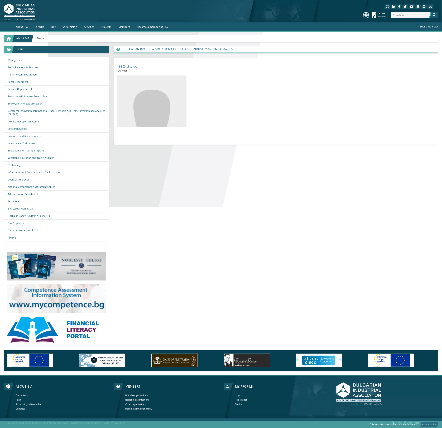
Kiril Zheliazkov (127, 66)
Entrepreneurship (17, 128)
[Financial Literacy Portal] (56, 329)
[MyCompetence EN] (56, 298)
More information (408, 424)
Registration (241, 400)
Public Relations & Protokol (23, 67)
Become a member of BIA (152, 26)
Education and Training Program (26, 150)
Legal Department (18, 81)
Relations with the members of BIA (27, 96)
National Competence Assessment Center (31, 186)
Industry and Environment (22, 143)
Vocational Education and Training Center (31, 157)
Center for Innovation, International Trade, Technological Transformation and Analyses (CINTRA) (56, 112)
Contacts (20, 409)
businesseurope (366, 404)
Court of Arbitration (19, 179)
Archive (12, 237)
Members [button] (124, 26)
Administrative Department (23, 194)
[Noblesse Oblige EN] (56, 266)
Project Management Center (24, 121)
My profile (244, 386)
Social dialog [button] (70, 26)
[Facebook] (399, 6)
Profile (238, 404)
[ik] (184, 360)
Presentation (22, 395)
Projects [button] (106, 26)
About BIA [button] (22, 26)
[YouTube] (411, 6)
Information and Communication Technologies (34, 172)
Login (238, 395)
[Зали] (418, 6)
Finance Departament (20, 89)
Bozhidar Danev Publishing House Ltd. (29, 215)
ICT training (14, 165)
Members (132, 386)
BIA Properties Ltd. (18, 223)
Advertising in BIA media (28, 404)
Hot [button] (53, 26)
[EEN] (329, 360)
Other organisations (135, 404)
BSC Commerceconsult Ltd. (23, 230)
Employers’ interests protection (25, 103)
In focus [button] (39, 26)
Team (40, 38)
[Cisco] (257, 360)
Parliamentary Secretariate (22, 74)
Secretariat (14, 201)
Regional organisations (137, 400)
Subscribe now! (429, 26)
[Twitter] (405, 6)
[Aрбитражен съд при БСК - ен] (112, 360)
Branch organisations (136, 395)
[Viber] (387, 6)
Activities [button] (89, 26)
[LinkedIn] (394, 6)
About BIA (24, 386)
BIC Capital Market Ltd (20, 208)
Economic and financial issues (24, 136)
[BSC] (40, 360)
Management (15, 60)
